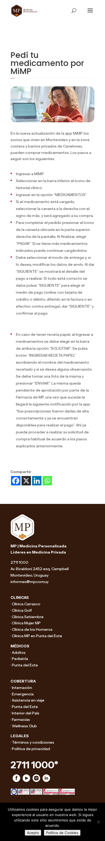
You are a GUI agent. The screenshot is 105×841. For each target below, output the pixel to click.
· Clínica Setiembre (27, 616)
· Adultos (18, 652)
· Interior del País (24, 713)
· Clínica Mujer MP (25, 623)
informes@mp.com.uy (29, 581)
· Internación (21, 687)
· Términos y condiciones (32, 742)
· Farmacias (20, 719)
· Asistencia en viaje (27, 700)
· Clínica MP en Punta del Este (36, 635)
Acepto (33, 833)
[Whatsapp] (47, 480)
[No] (98, 822)
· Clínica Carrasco (25, 604)
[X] (26, 480)
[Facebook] (15, 480)
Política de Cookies (62, 833)
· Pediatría (19, 658)
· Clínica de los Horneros (31, 629)
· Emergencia (22, 694)
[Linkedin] (36, 480)
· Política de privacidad (30, 748)
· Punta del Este (24, 665)
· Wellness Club (23, 726)
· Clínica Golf (21, 610)
